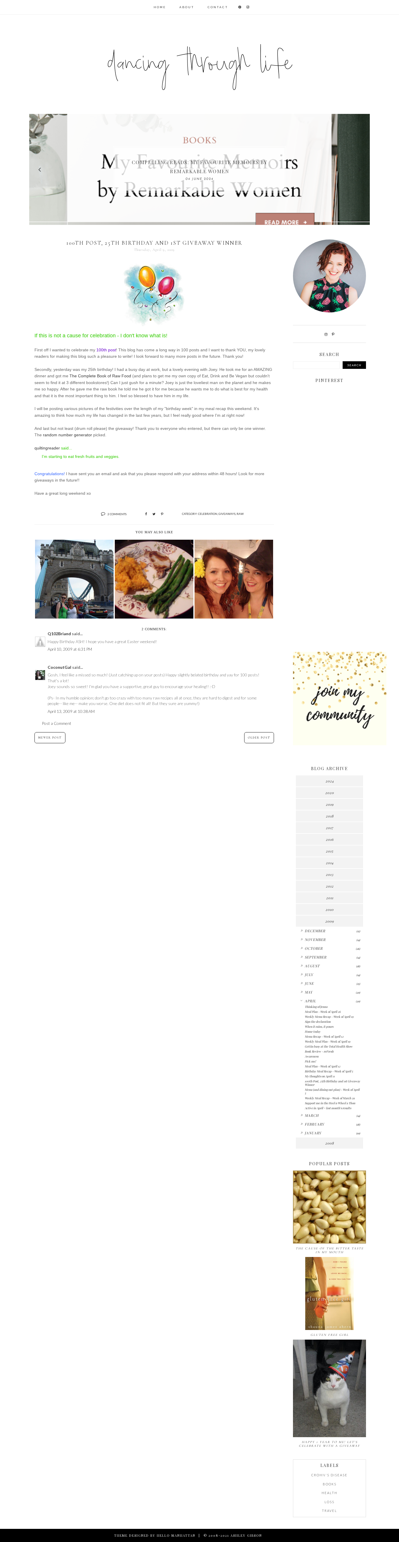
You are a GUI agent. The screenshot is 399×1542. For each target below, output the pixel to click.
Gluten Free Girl (329, 1335)
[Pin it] (162, 514)
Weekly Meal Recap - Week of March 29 (330, 1098)
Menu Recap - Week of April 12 (324, 1036)
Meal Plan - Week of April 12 (322, 1066)
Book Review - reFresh (319, 1051)
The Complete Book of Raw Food (100, 376)
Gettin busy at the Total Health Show (329, 1046)
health (329, 1493)
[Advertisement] (329, 555)
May (309, 992)
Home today (312, 1031)
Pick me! (310, 1061)
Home (160, 7)
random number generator (67, 435)
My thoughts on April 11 (320, 1076)
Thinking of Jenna (316, 1007)
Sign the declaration (318, 1022)
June (309, 983)
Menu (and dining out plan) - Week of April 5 (332, 1091)
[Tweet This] (153, 514)
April (310, 1001)
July (309, 974)
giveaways (226, 513)
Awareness (311, 1056)
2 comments (116, 514)
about (186, 7)
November (315, 939)
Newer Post (50, 737)
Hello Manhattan (176, 1535)
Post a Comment (56, 723)
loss (329, 1502)
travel (329, 1511)
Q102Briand (59, 633)
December (315, 930)
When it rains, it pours (319, 1026)
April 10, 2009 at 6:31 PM (70, 649)
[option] (199, 169)
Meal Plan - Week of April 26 (323, 1012)
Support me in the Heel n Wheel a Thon (330, 1103)
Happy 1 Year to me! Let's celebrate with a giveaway (329, 1444)
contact (218, 7)
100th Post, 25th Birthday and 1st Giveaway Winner (332, 1083)
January (313, 1133)
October (314, 948)
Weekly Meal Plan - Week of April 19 (327, 1041)
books (329, 1484)
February (314, 1124)
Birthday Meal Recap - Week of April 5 (329, 1071)
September (316, 957)
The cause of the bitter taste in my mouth (330, 1250)
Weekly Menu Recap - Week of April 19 (329, 1017)
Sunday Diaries (199, 167)
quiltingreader (47, 448)
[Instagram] (326, 334)
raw (240, 513)
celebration (207, 513)
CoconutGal (59, 667)
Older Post (259, 737)
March (312, 1115)
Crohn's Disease (329, 1475)
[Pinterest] (333, 334)
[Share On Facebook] (146, 514)
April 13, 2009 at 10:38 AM (71, 711)
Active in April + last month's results (328, 1108)
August (312, 965)
